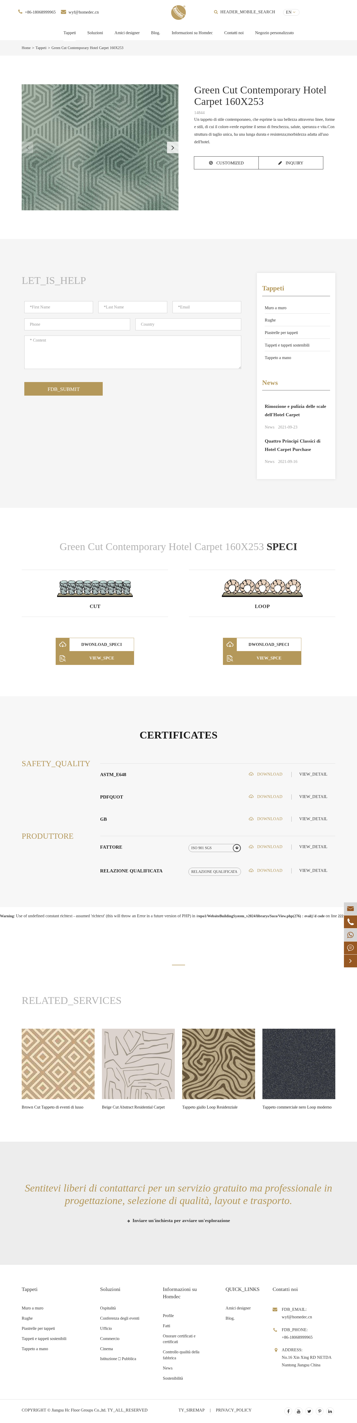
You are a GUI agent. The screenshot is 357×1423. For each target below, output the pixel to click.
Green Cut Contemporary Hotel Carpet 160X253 (87, 48)
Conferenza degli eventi (119, 1318)
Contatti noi (234, 33)
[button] (173, 147)
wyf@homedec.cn (83, 12)
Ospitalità (108, 1308)
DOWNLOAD (269, 774)
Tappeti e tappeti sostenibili (287, 345)
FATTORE (111, 847)
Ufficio (106, 1328)
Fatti (166, 1326)
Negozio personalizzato (274, 33)
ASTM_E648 (113, 774)
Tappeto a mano (278, 357)
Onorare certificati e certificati (179, 1339)
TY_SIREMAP (192, 1410)
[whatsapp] (350, 934)
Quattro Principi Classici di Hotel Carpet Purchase (292, 445)
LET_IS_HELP (54, 280)
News (270, 382)
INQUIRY (294, 163)
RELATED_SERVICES (72, 1000)
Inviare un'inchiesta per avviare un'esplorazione (180, 1220)
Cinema (106, 1349)
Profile (168, 1315)
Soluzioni (95, 33)
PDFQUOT (111, 797)
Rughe (270, 320)
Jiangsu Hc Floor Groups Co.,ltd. (78, 1410)
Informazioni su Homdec (192, 33)
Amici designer (127, 33)
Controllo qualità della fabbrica (181, 1355)
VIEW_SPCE (101, 658)
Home (26, 48)
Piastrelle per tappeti (281, 332)
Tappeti (70, 33)
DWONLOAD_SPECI (101, 644)
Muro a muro (275, 308)
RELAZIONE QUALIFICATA (131, 870)
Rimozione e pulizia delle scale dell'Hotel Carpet (295, 410)
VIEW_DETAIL (313, 774)
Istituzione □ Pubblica (118, 1358)
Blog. (155, 33)
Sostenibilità (173, 1378)
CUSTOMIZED (229, 163)
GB (103, 819)
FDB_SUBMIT (64, 389)
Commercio (109, 1338)
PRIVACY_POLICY (234, 1410)
